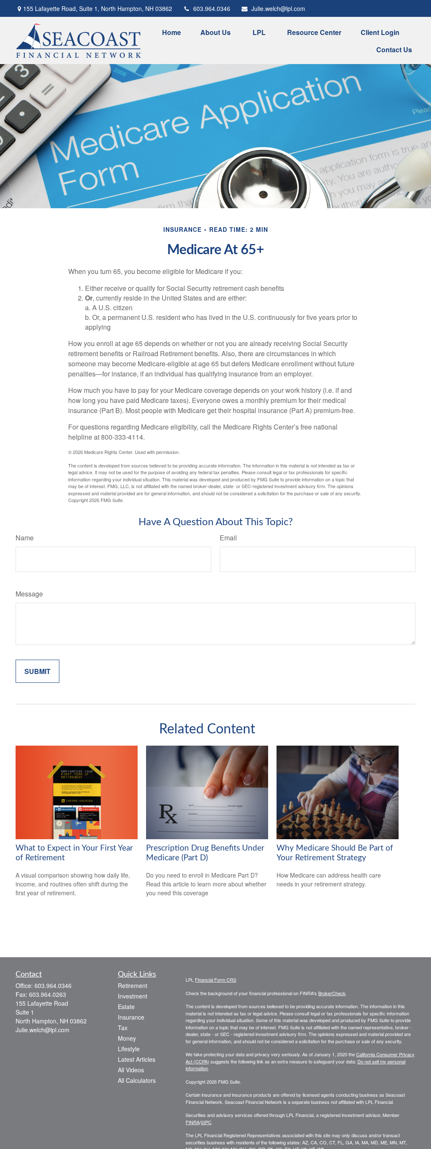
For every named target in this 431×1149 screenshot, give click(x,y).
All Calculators (137, 1080)
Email (228, 537)
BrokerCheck (332, 993)
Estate (126, 1006)
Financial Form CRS (215, 979)
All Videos (131, 1070)
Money (127, 1038)
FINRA (193, 1122)
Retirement (132, 985)
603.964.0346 (211, 8)
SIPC (206, 1122)
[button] (171, 31)
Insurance (131, 1017)
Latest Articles (136, 1059)
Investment (132, 996)
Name (25, 537)
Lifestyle (129, 1048)
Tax (123, 1027)
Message (29, 594)
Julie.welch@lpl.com (278, 8)
